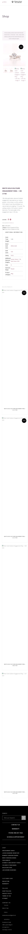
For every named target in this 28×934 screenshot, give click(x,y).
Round (12, 269)
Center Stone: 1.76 (16, 259)
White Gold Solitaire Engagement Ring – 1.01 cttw (15, 409)
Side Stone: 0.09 (15, 261)
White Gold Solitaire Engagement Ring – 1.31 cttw (15, 537)
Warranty (15, 829)
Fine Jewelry (6, 860)
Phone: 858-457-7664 (15, 833)
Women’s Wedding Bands (10, 855)
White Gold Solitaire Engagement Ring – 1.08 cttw (15, 665)
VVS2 (12, 255)
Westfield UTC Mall (6, 922)
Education (5, 881)
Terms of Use (6, 896)
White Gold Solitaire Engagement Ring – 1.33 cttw (15, 792)
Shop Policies (6, 891)
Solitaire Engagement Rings (13, 227)
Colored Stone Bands (9, 865)
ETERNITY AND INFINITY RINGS (11, 862)
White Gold (14, 246)
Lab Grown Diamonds (9, 870)
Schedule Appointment (15, 837)
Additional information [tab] (13, 232)
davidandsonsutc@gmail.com (9, 915)
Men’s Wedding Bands (9, 858)
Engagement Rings (8, 850)
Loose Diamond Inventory (10, 853)
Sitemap (5, 898)
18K (12, 251)
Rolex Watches (7, 867)
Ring (6, 229)
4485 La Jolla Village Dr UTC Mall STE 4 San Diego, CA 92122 (7, 927)
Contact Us (15, 825)
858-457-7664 (5, 908)
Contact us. (11, 222)
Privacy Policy (7, 893)
